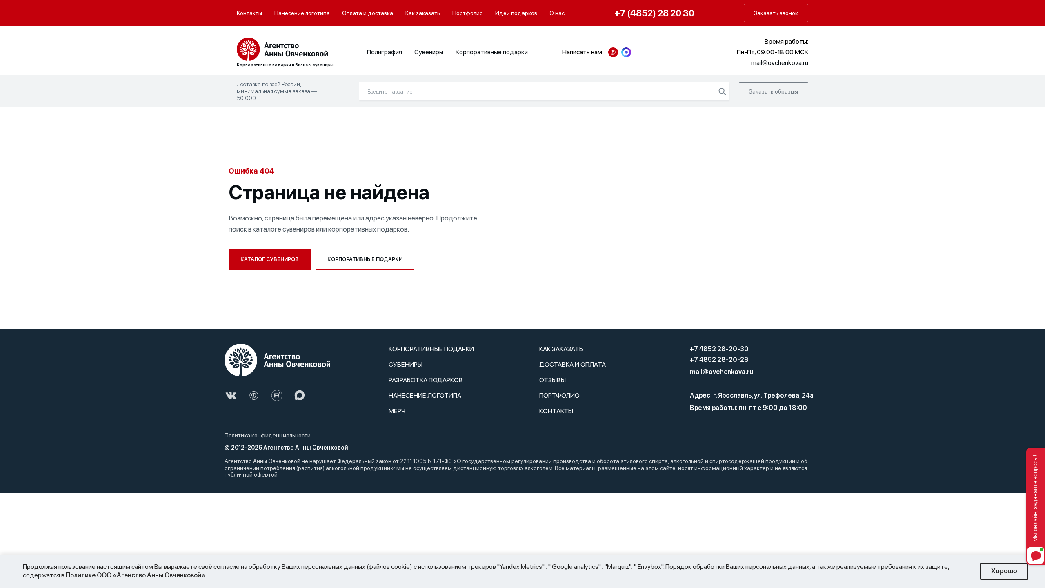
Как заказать (422, 13)
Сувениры (428, 52)
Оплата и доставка (367, 13)
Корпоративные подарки (492, 52)
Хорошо (1004, 571)
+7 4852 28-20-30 (719, 349)
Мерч (397, 411)
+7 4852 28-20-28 (719, 359)
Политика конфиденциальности (268, 435)
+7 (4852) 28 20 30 (654, 13)
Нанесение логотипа (302, 13)
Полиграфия (384, 52)
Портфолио (467, 13)
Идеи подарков (516, 13)
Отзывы (552, 380)
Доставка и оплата (572, 364)
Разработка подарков (426, 380)
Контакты (249, 13)
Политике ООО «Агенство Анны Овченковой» (135, 575)
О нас (557, 13)
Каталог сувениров (269, 259)
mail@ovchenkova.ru (721, 372)
